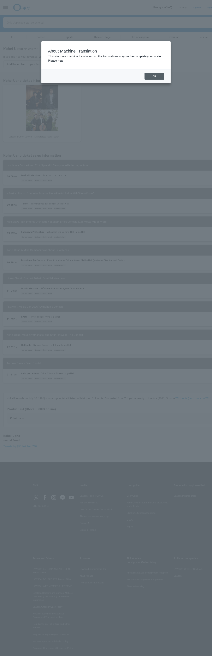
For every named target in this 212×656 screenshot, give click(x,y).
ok (154, 76)
